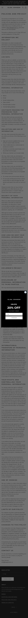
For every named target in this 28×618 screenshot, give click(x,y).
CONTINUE (14, 317)
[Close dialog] (25, 292)
